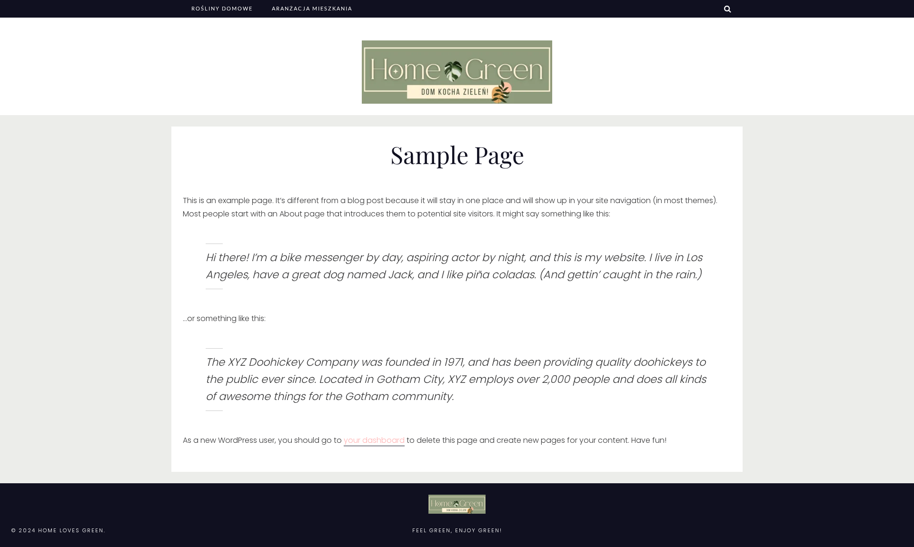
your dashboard (374, 440)
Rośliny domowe (222, 8)
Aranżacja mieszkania (312, 8)
